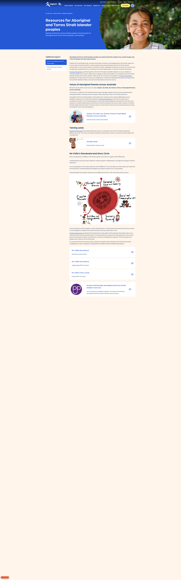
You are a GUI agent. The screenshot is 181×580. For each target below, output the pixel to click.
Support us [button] (96, 5)
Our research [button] (88, 5)
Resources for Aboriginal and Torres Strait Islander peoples (56, 63)
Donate (126, 5)
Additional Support (67, 13)
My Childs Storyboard (80, 250)
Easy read (103, 2)
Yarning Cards (92, 141)
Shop (125, 2)
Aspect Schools (57, 13)
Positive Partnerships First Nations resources (54, 68)
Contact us (131, 2)
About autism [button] (68, 5)
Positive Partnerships (76, 72)
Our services (49, 13)
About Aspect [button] (106, 5)
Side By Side (116, 5)
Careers (120, 2)
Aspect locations (111, 2)
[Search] (132, 5)
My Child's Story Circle (80, 272)
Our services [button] (78, 5)
